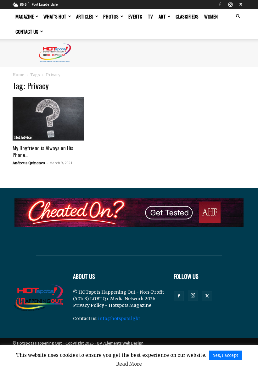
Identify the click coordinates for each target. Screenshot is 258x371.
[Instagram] (230, 4)
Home (18, 74)
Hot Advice (22, 138)
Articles (84, 16)
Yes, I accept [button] (225, 355)
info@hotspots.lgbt (119, 318)
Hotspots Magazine (130, 305)
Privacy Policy (88, 305)
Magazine (24, 16)
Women (211, 16)
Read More (129, 364)
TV (150, 16)
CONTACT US (26, 31)
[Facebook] (220, 4)
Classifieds (187, 16)
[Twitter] (240, 4)
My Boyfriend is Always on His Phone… (43, 151)
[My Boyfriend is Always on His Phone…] (48, 119)
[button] (237, 16)
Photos (111, 16)
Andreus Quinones (29, 163)
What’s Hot (54, 16)
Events (135, 16)
